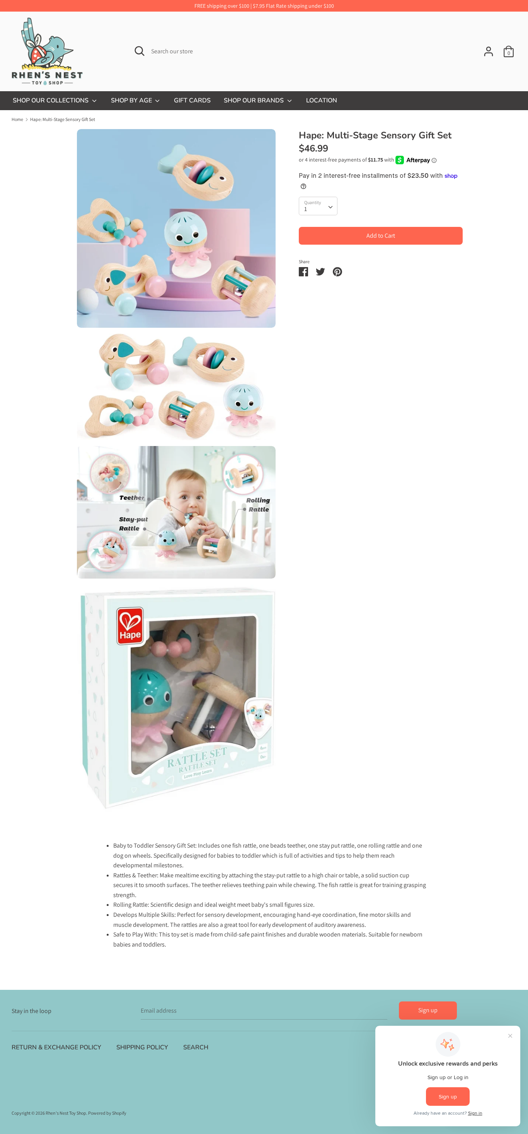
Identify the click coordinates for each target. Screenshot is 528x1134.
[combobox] (318, 206)
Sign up (428, 1010)
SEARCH (195, 1047)
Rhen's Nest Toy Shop (66, 1113)
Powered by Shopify (107, 1113)
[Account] (488, 48)
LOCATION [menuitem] (321, 100)
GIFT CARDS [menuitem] (192, 100)
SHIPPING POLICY (142, 1047)
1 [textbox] (305, 209)
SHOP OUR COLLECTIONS (51, 100)
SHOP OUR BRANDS (254, 100)
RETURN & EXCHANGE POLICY (56, 1047)
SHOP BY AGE (132, 100)
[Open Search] (139, 51)
